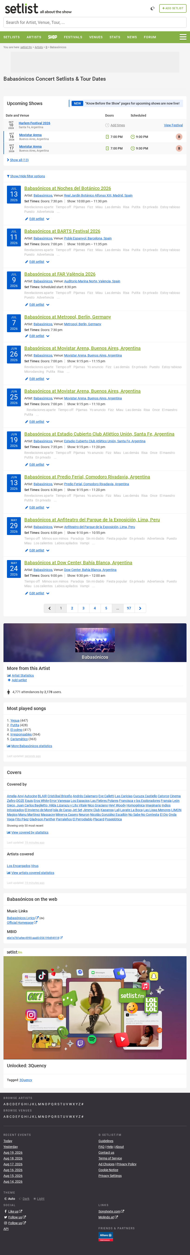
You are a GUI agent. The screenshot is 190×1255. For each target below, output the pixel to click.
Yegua (14, 720)
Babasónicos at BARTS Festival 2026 (62, 231)
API (6, 1229)
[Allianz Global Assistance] (105, 1236)
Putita (14, 725)
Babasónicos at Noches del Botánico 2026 (67, 188)
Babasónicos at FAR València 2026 (59, 274)
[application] (95, 1007)
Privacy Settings (110, 1176)
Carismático (19, 739)
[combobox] (95, 22)
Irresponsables (21, 734)
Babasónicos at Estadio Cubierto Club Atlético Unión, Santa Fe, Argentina (99, 434)
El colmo (16, 730)
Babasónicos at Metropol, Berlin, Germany (67, 317)
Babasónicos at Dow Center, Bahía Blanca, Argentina (78, 562)
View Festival (173, 125)
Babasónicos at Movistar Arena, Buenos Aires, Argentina (82, 348)
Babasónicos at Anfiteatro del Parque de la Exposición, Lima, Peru (92, 519)
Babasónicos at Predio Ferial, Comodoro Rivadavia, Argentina (87, 477)
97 (129, 608)
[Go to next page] (140, 608)
